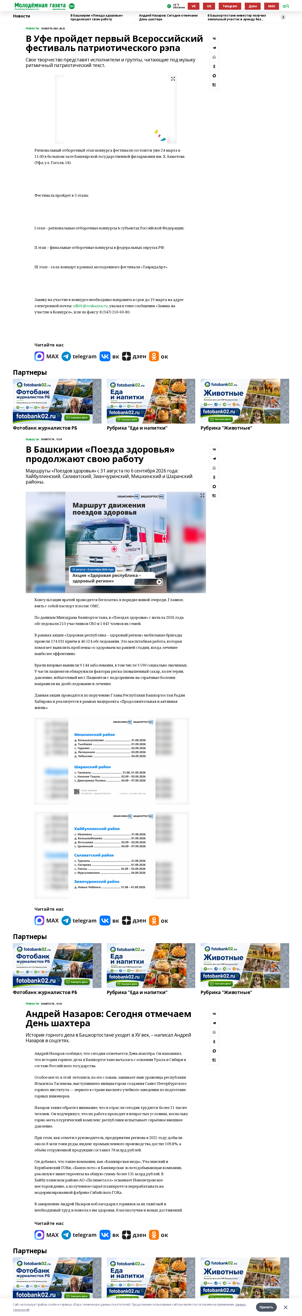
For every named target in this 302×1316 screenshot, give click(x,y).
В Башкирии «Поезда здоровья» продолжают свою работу (97, 17)
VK (193, 6)
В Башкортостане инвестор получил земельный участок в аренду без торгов (237, 17)
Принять (266, 1307)
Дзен (253, 6)
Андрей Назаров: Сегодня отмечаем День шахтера (168, 17)
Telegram (230, 6)
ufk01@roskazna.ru (90, 305)
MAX (271, 6)
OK (209, 6)
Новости (21, 16)
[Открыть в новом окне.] (46, 356)
